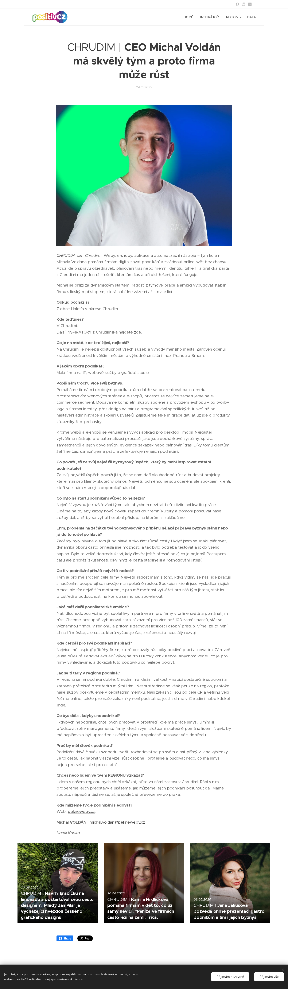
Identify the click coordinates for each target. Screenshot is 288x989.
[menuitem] (189, 17)
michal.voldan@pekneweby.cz (117, 822)
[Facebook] (237, 4)
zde (137, 332)
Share (67, 938)
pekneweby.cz (81, 811)
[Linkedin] (250, 4)
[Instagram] (243, 4)
